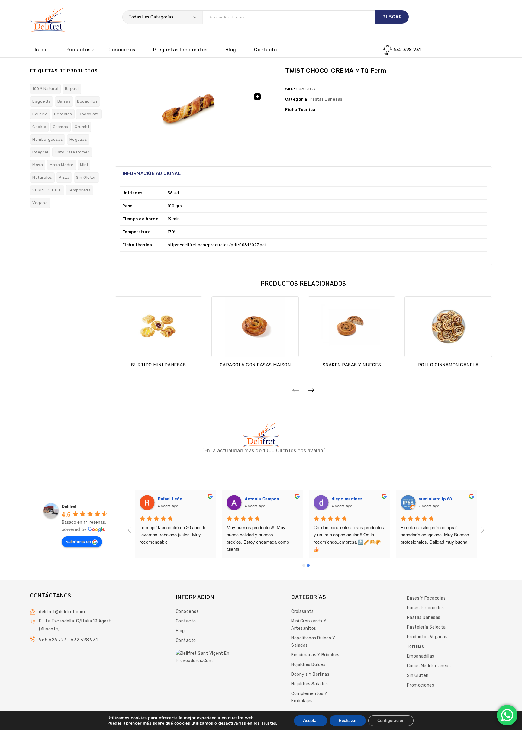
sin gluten (86, 177)
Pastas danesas (326, 99)
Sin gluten (418, 675)
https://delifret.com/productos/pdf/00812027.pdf (217, 245)
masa (37, 164)
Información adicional (152, 173)
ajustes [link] (268, 723)
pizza (64, 177)
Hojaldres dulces (308, 664)
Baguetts (41, 101)
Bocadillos (87, 101)
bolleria (39, 114)
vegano (40, 203)
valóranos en (78, 541)
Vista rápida (159, 347)
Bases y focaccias (426, 598)
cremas (60, 126)
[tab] (152, 173)
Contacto (265, 50)
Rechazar (348, 720)
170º (172, 232)
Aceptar (310, 720)
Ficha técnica (300, 109)
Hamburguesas (47, 139)
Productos (78, 50)
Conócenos (121, 50)
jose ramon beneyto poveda (186, 499)
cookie (39, 126)
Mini (84, 164)
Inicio (41, 50)
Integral (40, 152)
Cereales (63, 114)
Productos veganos (427, 636)
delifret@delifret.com (62, 611)
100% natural (45, 88)
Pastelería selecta (426, 627)
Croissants (302, 611)
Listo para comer (72, 152)
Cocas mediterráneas (429, 665)
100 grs (175, 206)
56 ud (173, 193)
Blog (230, 50)
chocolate (89, 114)
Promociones (420, 685)
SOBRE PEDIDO (47, 190)
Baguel (72, 88)
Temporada (79, 190)
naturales (42, 177)
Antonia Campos (349, 499)
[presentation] (295, 389)
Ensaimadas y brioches (315, 655)
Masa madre (62, 164)
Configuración (390, 720)
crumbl (82, 126)
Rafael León (257, 499)
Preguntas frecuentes (180, 50)
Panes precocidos (425, 607)
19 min (174, 219)
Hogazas (78, 139)
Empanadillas (420, 656)
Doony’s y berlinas (310, 674)
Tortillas (415, 646)
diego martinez (434, 499)
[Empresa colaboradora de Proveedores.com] (203, 656)
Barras (64, 101)
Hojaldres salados (309, 684)
